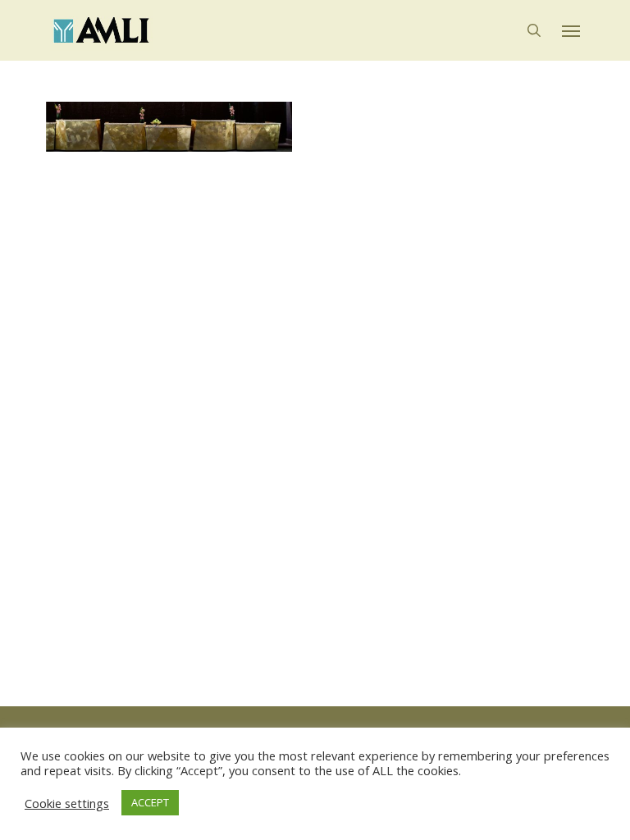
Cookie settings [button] (67, 803)
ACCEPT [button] (150, 802)
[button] (571, 30)
